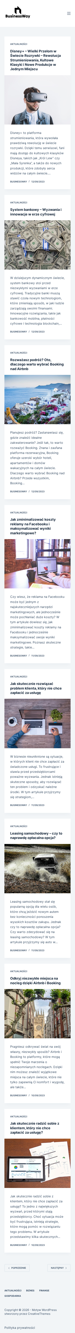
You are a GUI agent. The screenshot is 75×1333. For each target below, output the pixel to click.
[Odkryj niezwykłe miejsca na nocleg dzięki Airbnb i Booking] (37, 1013)
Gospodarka (12, 1295)
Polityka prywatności (19, 1328)
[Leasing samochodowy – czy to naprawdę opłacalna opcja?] (37, 868)
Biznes (30, 1290)
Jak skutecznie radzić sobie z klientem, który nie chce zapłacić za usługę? (34, 1127)
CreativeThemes (39, 1314)
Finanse (44, 1290)
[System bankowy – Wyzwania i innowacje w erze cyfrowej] (37, 245)
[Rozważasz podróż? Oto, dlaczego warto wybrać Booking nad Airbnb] (37, 399)
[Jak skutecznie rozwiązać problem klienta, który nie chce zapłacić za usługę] (37, 723)
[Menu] (69, 13)
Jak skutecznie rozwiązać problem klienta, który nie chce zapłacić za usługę (36, 688)
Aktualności (18, 44)
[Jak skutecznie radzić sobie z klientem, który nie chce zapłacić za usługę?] (37, 1163)
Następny (57, 1267)
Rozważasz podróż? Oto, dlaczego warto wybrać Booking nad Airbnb (37, 364)
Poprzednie (18, 1267)
